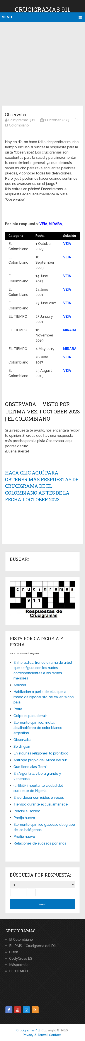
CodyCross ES (20, 958)
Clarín (13, 952)
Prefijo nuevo (24, 837)
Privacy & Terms (35, 1035)
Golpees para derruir (30, 716)
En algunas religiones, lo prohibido (41, 753)
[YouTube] (17, 1009)
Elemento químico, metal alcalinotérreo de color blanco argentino (38, 727)
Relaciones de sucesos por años (40, 843)
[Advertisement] (42, 63)
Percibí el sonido (27, 811)
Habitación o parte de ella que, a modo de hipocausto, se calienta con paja (44, 697)
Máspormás (18, 965)
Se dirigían (22, 746)
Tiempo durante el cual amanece (41, 804)
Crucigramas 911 (42, 9)
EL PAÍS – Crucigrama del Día (32, 946)
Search (42, 904)
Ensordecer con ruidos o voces (39, 797)
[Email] (26, 1009)
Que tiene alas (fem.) (31, 767)
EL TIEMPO (18, 971)
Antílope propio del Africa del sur (40, 760)
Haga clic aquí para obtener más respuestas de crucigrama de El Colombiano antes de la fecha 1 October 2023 (41, 486)
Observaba (22, 740)
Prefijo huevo (24, 818)
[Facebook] (8, 1009)
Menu (7, 17)
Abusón (20, 685)
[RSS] (35, 1009)
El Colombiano (21, 939)
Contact (55, 1035)
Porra (18, 709)
